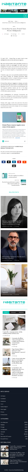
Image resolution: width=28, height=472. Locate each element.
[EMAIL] (14, 166)
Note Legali (3, 409)
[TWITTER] (9, 162)
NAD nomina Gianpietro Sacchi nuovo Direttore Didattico (13, 257)
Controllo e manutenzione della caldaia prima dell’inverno (12, 332)
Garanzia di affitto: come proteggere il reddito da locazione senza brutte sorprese (18, 341)
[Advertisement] (14, 47)
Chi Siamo (3, 396)
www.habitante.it (16, 153)
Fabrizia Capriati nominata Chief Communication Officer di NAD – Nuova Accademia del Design (12, 222)
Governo (4, 74)
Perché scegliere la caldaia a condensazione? (16, 175)
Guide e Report (4, 406)
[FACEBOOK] (4, 162)
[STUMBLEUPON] (24, 162)
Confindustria (7, 94)
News (14, 26)
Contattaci (3, 398)
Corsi (2, 404)
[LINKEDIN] (14, 162)
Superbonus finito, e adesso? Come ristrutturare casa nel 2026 (18, 351)
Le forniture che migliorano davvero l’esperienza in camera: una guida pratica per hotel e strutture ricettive (18, 371)
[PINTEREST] (19, 162)
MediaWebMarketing (18, 470)
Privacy (2, 412)
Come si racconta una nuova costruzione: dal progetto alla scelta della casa (18, 361)
